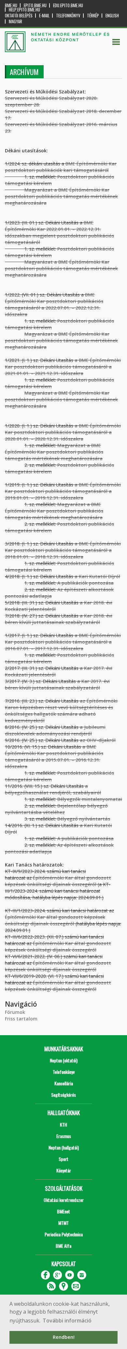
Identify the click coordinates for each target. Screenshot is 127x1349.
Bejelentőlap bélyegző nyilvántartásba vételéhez (56, 809)
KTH (63, 1124)
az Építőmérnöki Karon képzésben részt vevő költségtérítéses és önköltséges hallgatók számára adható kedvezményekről (61, 711)
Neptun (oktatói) (64, 1060)
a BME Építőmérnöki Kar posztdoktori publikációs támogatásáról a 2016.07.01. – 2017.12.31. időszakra (63, 642)
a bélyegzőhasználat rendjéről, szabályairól (53, 789)
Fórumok (15, 1012)
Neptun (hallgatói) (64, 1147)
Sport (63, 1158)
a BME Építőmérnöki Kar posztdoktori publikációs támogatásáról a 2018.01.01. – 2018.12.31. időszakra (63, 550)
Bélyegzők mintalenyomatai (89, 799)
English (112, 15)
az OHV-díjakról (98, 740)
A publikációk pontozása (85, 583)
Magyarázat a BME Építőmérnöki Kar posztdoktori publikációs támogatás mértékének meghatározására (61, 268)
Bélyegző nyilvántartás (83, 819)
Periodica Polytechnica (64, 1234)
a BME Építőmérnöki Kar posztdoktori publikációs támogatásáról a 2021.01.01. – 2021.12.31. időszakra (63, 366)
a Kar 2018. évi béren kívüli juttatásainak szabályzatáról (58, 619)
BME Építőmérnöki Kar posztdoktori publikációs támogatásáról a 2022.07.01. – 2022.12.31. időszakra (54, 304)
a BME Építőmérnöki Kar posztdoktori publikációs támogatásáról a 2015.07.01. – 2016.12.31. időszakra (54, 757)
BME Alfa (63, 1245)
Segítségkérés (63, 1094)
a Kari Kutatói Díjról (97, 576)
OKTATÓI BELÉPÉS (19, 15)
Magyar (15, 21)
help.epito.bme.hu (24, 10)
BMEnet (63, 1211)
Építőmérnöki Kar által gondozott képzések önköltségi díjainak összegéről (55, 920)
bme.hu (11, 5)
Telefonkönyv (68, 15)
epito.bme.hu (35, 5)
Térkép (93, 15)
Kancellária (63, 1083)
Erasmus (63, 1135)
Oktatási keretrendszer (64, 1199)
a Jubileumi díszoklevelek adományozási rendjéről (55, 730)
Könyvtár (63, 1170)
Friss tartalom (21, 1019)
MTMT (63, 1222)
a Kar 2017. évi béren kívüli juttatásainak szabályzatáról (57, 684)
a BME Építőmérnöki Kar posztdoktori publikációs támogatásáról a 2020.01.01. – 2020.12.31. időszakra (63, 432)
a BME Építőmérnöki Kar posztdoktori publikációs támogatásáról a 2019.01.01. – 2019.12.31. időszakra (63, 491)
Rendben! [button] (64, 1337)
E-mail (44, 15)
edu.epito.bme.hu (68, 5)
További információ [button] (67, 1320)
